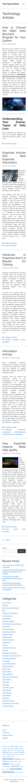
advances (7, 339)
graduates (9, 756)
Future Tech (6, 626)
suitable (7, 769)
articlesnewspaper (19, 432)
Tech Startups (6, 690)
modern (4, 761)
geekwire (4, 756)
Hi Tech (4, 645)
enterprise (11, 752)
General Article (7, 637)
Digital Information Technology (11, 624)
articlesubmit (18, 434)
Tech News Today (8, 687)
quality (16, 529)
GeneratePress (14, 781)
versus (16, 772)
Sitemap (4, 738)
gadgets (22, 754)
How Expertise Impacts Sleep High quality (14, 447)
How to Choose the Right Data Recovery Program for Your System (14, 34)
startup (3, 769)
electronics (5, 752)
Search (4, 548)
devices (10, 750)
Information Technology (9, 653)
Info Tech (5, 650)
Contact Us (5, 732)
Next (8, 540)
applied (12, 746)
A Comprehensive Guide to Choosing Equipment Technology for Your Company (13, 572)
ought (15, 761)
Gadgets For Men (7, 634)
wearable (20, 772)
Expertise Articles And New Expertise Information (14, 157)
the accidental (21, 51)
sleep (23, 529)
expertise (22, 752)
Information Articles (9, 352)
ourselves (20, 761)
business (8, 748)
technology (13, 245)
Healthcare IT (6, 642)
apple (8, 746)
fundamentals (9, 754)
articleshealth (6, 432)
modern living (10, 761)
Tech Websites (7, 693)
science (5, 763)
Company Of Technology (10, 613)
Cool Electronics (7, 616)
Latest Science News (9, 663)
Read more (16, 422)
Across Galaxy (6, 602)
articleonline (21, 429)
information (7, 758)
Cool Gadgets (6, 618)
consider (21, 748)
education (16, 339)
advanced (4, 746)
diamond (14, 750)
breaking (4, 748)
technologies (16, 768)
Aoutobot (5, 605)
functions (4, 754)
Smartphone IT (7, 679)
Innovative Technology (9, 658)
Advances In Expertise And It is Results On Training (14, 259)
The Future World (10, 4)
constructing (4, 750)
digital (18, 750)
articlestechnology (8, 434)
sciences (12, 764)
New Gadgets (6, 671)
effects (23, 339)
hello (12, 756)
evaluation (16, 752)
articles (6, 245)
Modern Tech (6, 669)
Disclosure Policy (7, 735)
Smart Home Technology (10, 677)
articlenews (8, 429)
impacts (6, 529)
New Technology (7, 674)
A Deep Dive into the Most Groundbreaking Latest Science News (12, 578)
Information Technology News (11, 655)
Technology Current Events (10, 703)
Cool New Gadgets (8, 621)
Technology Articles (10, 143)
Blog (3, 610)
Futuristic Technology (9, 632)
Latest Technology (8, 666)
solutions (21, 766)
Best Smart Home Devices (10, 608)
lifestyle (22, 759)
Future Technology (8, 629)
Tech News (5, 685)
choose (12, 748)
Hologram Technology (9, 648)
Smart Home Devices (6, 766)
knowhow (17, 759)
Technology (5, 698)
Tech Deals (5, 682)
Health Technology (8, 640)
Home (4, 730)
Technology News (7, 706)
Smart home (17, 764)
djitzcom (22, 750)
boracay (20, 746)
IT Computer (6, 661)
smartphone (15, 766)
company (17, 748)
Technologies (6, 695)
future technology (16, 754)
